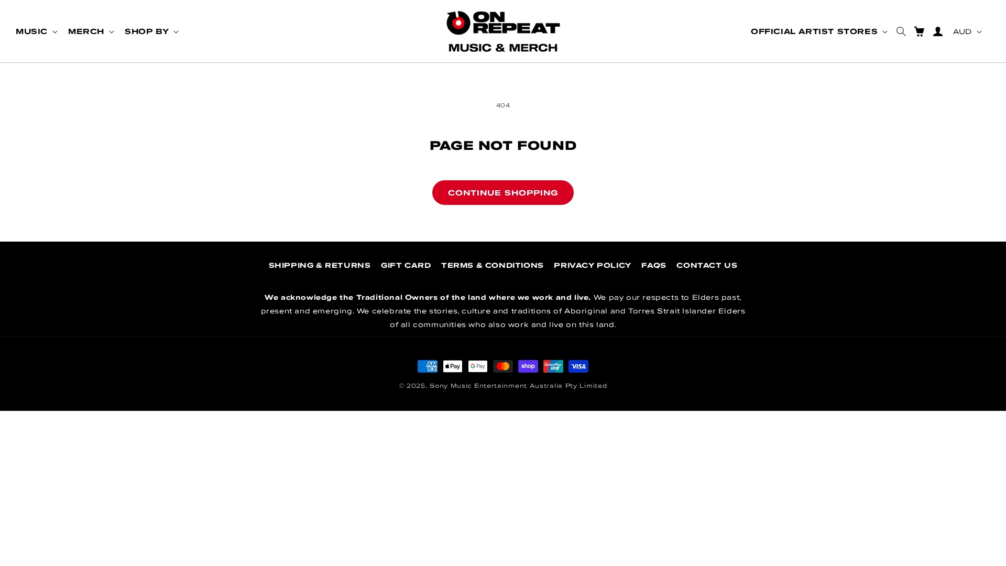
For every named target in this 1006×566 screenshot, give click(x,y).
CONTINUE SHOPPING (503, 192)
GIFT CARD (406, 265)
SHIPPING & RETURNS (320, 265)
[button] (35, 31)
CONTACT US (706, 265)
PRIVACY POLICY (592, 265)
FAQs (653, 265)
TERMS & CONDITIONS (492, 265)
